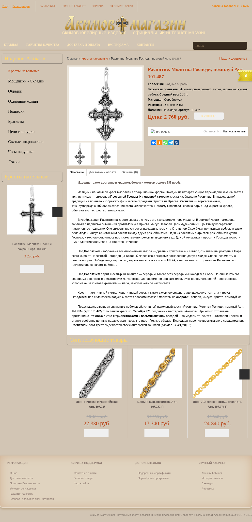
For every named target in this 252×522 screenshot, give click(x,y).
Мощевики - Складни (26, 81)
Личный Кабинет (212, 473)
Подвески (16, 111)
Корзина (98, 6)
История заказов (212, 478)
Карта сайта (81, 483)
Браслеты (16, 121)
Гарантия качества (42, 45)
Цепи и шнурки (21, 131)
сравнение (192, 142)
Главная (11, 45)
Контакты (145, 45)
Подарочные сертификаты (154, 473)
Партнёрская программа (153, 478)
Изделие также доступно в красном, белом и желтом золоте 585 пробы (129, 182)
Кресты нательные (23, 70)
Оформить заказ (121, 6)
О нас (13, 473)
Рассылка (208, 488)
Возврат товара (83, 478)
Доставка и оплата (83, 45)
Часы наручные (21, 151)
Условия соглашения (23, 488)
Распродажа (118, 45)
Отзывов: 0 (211, 131)
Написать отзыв (234, 131)
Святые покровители (26, 141)
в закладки (185, 142)
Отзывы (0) (130, 172)
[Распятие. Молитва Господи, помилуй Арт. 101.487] (80, 154)
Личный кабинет (74, 6)
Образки (15, 91)
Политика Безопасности (25, 483)
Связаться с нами (85, 473)
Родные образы (176, 84)
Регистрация (21, 6)
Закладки (48, 6)
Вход (5, 6)
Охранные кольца (23, 101)
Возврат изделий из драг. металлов (32, 499)
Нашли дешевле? (233, 58)
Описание (77, 172)
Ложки (14, 161)
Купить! (209, 116)
